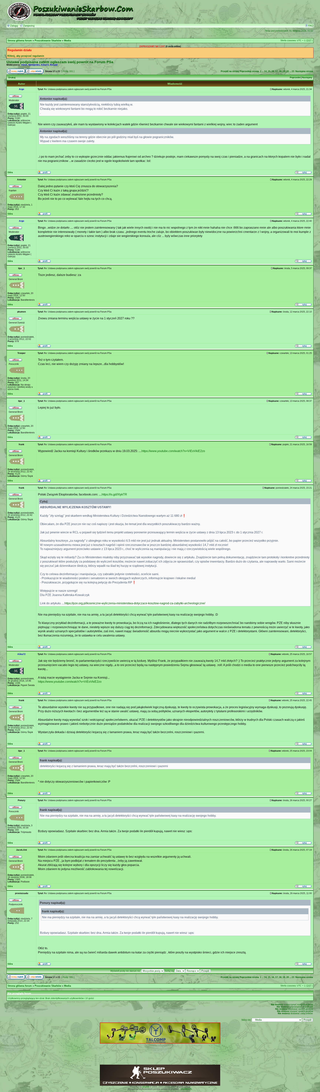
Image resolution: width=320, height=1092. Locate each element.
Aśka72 (45, 65)
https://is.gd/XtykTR (114, 494)
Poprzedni (295, 78)
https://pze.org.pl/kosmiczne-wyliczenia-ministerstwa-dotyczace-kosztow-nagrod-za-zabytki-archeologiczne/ (134, 603)
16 (272, 71)
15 (269, 71)
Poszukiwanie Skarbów (48, 40)
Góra (10, 172)
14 (265, 71)
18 (280, 71)
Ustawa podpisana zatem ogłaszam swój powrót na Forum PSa (59, 62)
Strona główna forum (20, 40)
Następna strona (304, 71)
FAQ (310, 26)
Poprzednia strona (249, 71)
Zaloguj (13, 26)
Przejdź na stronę (230, 71)
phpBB (145, 1087)
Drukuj (11, 78)
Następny (307, 78)
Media (67, 40)
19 (284, 71)
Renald (53, 65)
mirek (24, 65)
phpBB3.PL (186, 1089)
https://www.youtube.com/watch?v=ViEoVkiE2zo (173, 451)
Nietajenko (34, 65)
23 (293, 71)
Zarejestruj (28, 26)
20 (287, 71)
